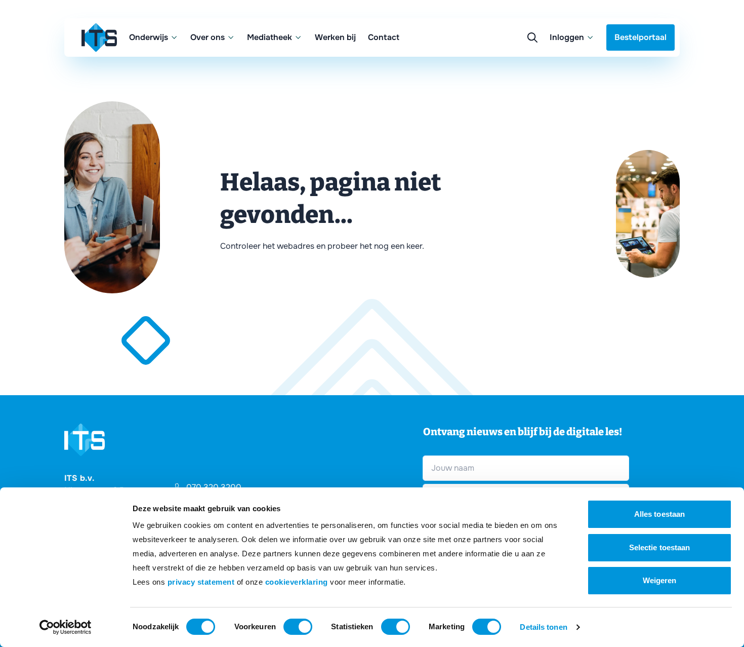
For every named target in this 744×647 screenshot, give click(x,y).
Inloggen (567, 37)
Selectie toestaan (659, 547)
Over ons (207, 37)
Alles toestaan (659, 514)
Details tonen (543, 627)
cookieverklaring (296, 582)
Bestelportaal (640, 37)
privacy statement (201, 582)
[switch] (297, 627)
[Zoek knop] (532, 37)
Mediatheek (269, 37)
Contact (383, 37)
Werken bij (335, 37)
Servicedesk (496, 86)
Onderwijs (148, 37)
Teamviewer (495, 65)
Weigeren (660, 580)
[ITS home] (99, 37)
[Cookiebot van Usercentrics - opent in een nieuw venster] (65, 627)
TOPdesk (489, 106)
